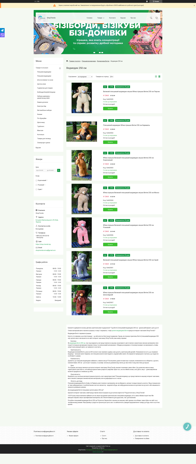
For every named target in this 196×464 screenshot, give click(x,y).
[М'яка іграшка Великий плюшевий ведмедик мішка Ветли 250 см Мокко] (81, 199)
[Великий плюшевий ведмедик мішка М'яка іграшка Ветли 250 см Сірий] (81, 266)
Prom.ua (107, 446)
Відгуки (123, 18)
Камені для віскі (42, 102)
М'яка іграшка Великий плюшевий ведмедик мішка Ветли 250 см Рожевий (128, 226)
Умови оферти (73, 436)
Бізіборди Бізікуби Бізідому (46, 92)
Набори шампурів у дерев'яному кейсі (43, 97)
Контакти (112, 18)
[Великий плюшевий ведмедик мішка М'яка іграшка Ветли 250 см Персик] (81, 98)
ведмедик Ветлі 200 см (77, 343)
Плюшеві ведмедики (89, 61)
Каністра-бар (41, 106)
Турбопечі (40, 126)
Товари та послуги (42, 68)
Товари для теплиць (44, 138)
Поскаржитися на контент (93, 450)
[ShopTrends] (41, 18)
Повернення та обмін (142, 438)
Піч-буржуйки (41, 118)
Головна (89, 18)
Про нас (133, 18)
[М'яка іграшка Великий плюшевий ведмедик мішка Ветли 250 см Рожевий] (81, 232)
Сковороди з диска (43, 142)
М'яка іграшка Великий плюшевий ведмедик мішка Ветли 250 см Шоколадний (128, 294)
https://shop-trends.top (43, 244)
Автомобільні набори (44, 110)
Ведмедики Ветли (103, 61)
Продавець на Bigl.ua (98, 448)
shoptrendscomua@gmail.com (46, 250)
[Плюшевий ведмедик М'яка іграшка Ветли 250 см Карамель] (81, 131)
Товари (99, 18)
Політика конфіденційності (44, 436)
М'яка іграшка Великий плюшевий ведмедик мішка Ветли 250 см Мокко (131, 193)
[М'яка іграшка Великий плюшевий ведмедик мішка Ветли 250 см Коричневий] (81, 165)
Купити (110, 108)
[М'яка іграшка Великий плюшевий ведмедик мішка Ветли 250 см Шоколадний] (81, 300)
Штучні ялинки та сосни (45, 80)
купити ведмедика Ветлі (120, 330)
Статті (104, 436)
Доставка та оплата (142, 436)
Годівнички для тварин (45, 88)
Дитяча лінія (41, 84)
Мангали (40, 130)
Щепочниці (41, 122)
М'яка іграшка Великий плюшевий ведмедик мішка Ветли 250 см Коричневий (128, 159)
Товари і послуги (74, 61)
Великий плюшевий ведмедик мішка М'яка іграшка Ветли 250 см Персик (131, 91)
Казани (39, 114)
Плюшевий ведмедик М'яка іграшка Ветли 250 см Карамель (126, 125)
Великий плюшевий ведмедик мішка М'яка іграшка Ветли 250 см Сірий (130, 260)
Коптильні (40, 134)
